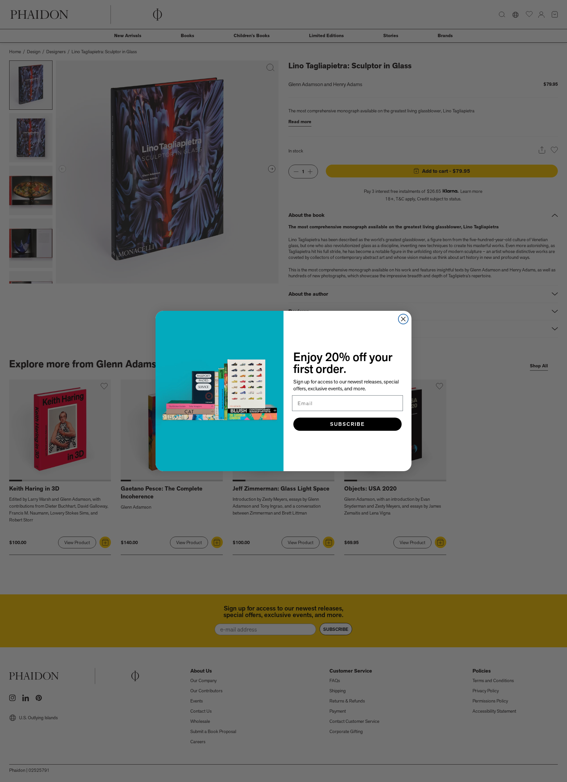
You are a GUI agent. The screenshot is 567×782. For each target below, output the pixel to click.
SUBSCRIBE (347, 424)
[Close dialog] (403, 319)
